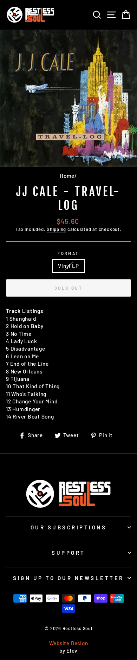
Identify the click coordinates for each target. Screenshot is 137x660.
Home (67, 175)
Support (68, 552)
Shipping (56, 229)
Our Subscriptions (69, 527)
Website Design (68, 643)
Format (68, 253)
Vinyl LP (68, 266)
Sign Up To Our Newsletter (68, 578)
